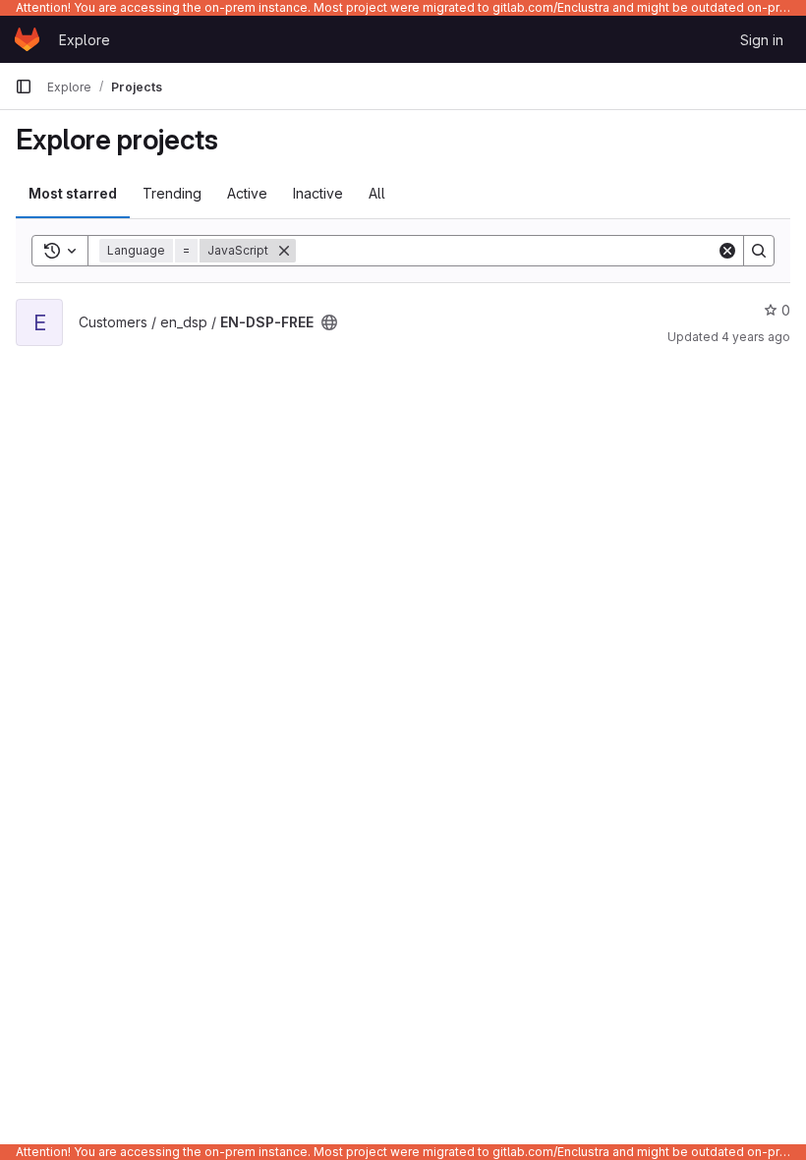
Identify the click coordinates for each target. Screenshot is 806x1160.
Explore (84, 39)
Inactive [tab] (318, 193)
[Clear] (727, 250)
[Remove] (284, 250)
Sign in (761, 39)
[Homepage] (27, 39)
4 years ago (755, 336)
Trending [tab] (172, 193)
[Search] (759, 250)
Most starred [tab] (73, 193)
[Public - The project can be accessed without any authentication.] (329, 322)
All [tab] (377, 193)
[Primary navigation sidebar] (23, 86)
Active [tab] (247, 193)
